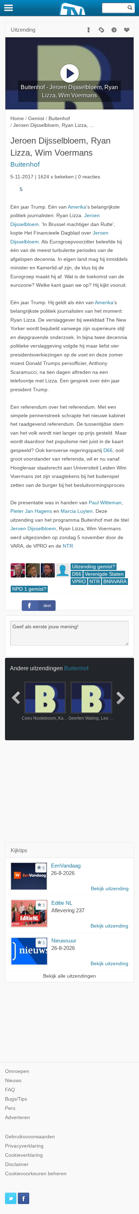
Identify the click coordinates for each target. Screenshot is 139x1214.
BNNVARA (115, 581)
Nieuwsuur (63, 941)
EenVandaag (66, 866)
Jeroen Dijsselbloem (33, 528)
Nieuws (13, 1080)
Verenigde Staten (104, 574)
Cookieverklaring (24, 1155)
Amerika (77, 207)
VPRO (79, 581)
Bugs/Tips (16, 1099)
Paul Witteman (105, 502)
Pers (10, 1108)
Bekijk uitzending (110, 888)
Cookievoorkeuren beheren (36, 1173)
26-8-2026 (62, 873)
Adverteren (17, 1117)
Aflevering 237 (67, 910)
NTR (68, 546)
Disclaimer (17, 1164)
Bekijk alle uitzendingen (69, 976)
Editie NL (61, 903)
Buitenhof (25, 164)
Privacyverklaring (24, 1146)
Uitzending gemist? (93, 566)
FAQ (10, 1089)
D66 (108, 450)
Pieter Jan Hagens (31, 511)
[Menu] (9, 8)
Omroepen (17, 1071)
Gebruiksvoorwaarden (30, 1136)
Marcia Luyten (77, 511)
